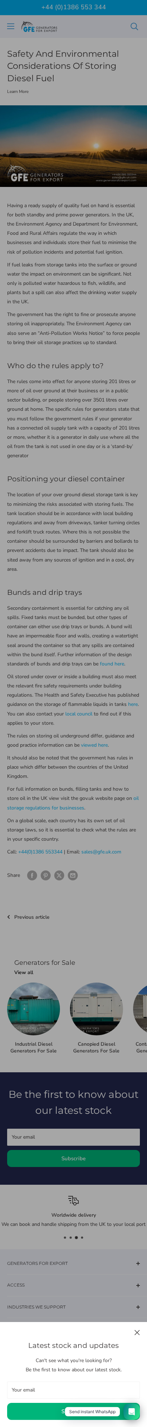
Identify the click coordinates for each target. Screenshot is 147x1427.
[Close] (137, 1332)
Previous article (32, 917)
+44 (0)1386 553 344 (73, 7)
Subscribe (73, 1411)
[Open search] (134, 27)
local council (78, 713)
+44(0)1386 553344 (40, 851)
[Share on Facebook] (32, 875)
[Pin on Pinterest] (46, 875)
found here (112, 663)
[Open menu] (10, 26)
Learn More (18, 91)
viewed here (94, 745)
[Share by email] (73, 875)
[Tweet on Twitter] (59, 875)
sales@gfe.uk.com (101, 851)
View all (23, 972)
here (133, 704)
